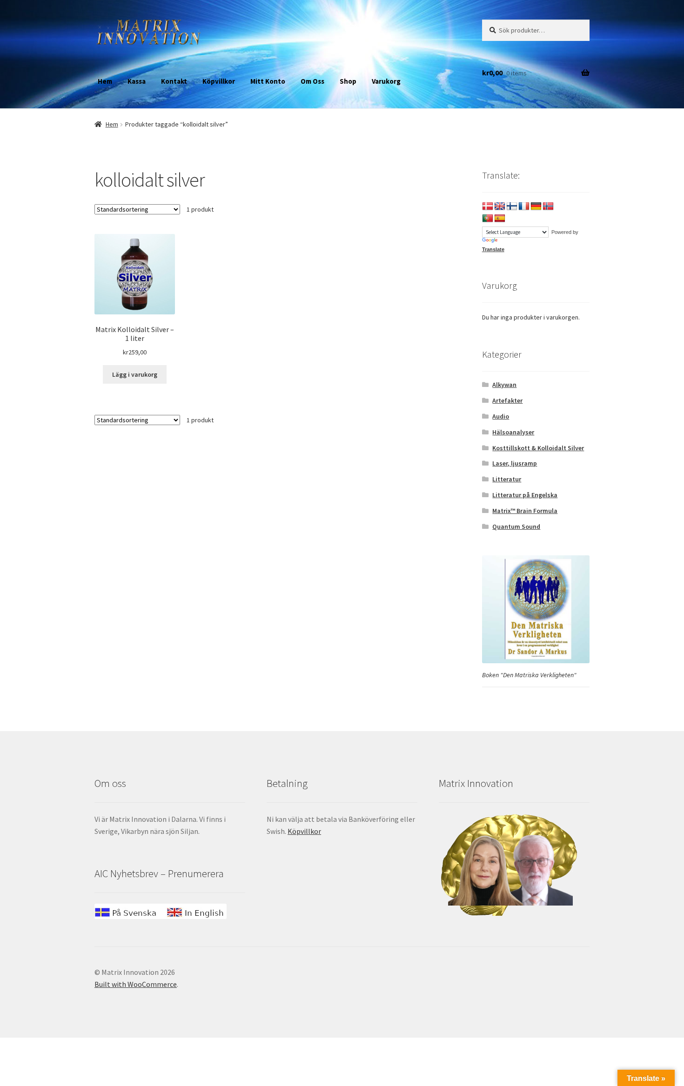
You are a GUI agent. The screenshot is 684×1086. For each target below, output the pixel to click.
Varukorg (386, 81)
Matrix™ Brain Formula (524, 510)
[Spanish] (499, 218)
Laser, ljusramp (514, 463)
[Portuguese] (487, 218)
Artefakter (507, 400)
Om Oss (312, 81)
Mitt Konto (267, 81)
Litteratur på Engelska (524, 495)
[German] (536, 206)
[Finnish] (511, 206)
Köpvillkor (218, 81)
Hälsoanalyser (513, 432)
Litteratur (506, 479)
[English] (499, 206)
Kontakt (174, 81)
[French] (524, 206)
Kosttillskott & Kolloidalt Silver (538, 448)
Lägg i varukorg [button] (134, 374)
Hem (105, 81)
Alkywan (504, 384)
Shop (348, 81)
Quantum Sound (516, 526)
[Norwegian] (548, 206)
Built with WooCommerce (135, 984)
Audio (500, 416)
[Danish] (487, 206)
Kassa (136, 81)
